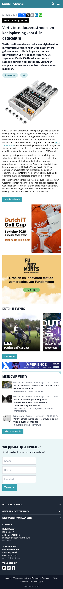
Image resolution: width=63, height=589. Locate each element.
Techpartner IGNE (31, 586)
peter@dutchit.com (11, 558)
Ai (24, 75)
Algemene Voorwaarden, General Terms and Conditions (28, 578)
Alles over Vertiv (13, 431)
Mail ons (6, 540)
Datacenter (10, 75)
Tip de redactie (12, 199)
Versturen (9, 487)
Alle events (9, 356)
